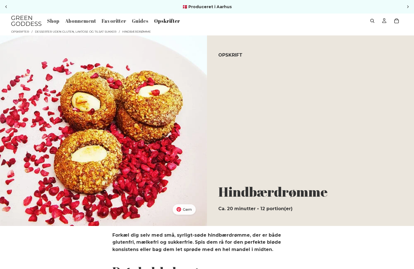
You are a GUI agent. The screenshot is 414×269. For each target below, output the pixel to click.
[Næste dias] (408, 7)
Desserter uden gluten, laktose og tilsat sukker (75, 31)
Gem (187, 209)
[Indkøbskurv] (396, 21)
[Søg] (372, 21)
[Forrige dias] (6, 7)
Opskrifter (20, 31)
